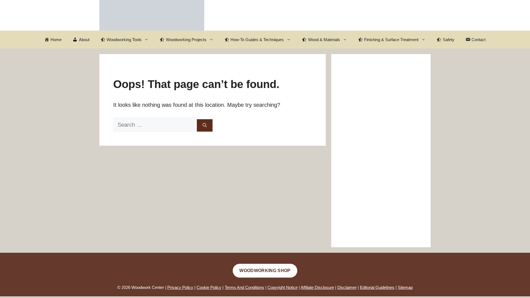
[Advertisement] (381, 150)
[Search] (205, 125)
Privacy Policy (180, 287)
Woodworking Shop (264, 270)
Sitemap (405, 287)
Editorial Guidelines (377, 287)
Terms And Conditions (244, 287)
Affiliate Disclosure (317, 287)
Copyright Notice (282, 287)
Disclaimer (347, 287)
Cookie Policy (209, 287)
